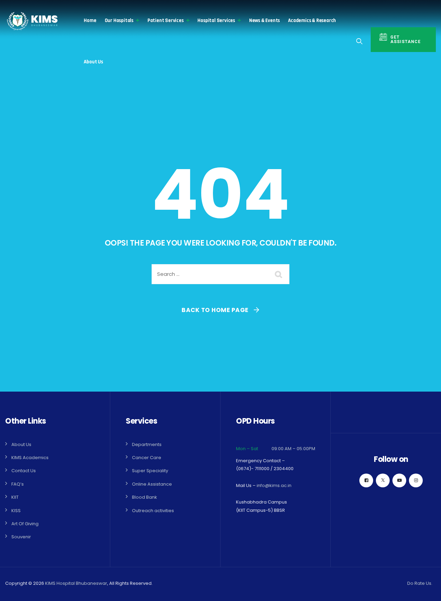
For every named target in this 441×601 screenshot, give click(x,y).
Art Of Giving (25, 523)
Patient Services (165, 20)
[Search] (359, 41)
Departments (147, 444)
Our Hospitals (119, 20)
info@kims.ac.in (274, 485)
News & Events (264, 20)
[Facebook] (366, 480)
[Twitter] (383, 480)
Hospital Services (216, 20)
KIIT (15, 497)
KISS (16, 510)
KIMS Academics (30, 457)
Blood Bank (144, 497)
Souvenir (21, 536)
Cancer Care (146, 457)
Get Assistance (405, 39)
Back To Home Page (215, 310)
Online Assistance (152, 484)
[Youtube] (399, 480)
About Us (93, 62)
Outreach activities (153, 510)
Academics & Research (312, 20)
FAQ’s (17, 484)
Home (90, 20)
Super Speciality (150, 470)
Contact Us (23, 470)
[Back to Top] (426, 590)
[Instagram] (416, 480)
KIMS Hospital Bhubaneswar (76, 583)
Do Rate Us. (419, 583)
